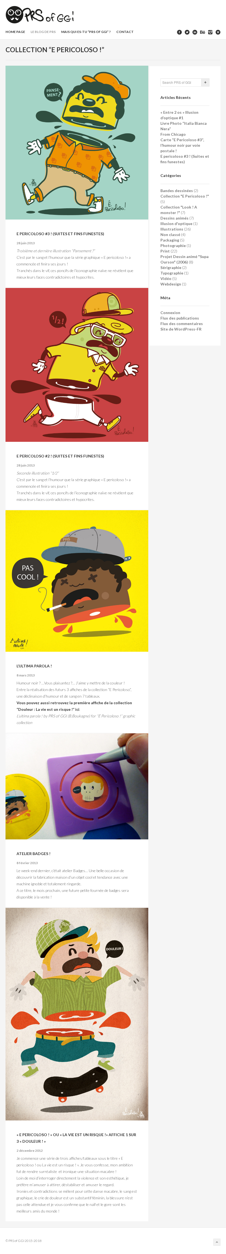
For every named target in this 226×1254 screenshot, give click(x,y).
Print (165, 251)
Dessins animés (174, 218)
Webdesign (170, 284)
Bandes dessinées (176, 190)
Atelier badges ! (33, 853)
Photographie (173, 245)
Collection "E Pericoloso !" (184, 196)
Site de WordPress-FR (180, 329)
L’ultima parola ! (34, 666)
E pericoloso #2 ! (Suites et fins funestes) (60, 456)
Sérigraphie (170, 267)
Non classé (170, 234)
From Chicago (173, 134)
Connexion (170, 312)
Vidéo (165, 278)
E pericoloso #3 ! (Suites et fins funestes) (60, 233)
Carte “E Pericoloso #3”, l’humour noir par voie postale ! (182, 145)
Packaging (169, 240)
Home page (15, 32)
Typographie (171, 273)
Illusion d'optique (176, 223)
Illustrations (171, 229)
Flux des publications (179, 318)
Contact (125, 32)
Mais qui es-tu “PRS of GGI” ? (86, 32)
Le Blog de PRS (43, 32)
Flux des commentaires (181, 323)
